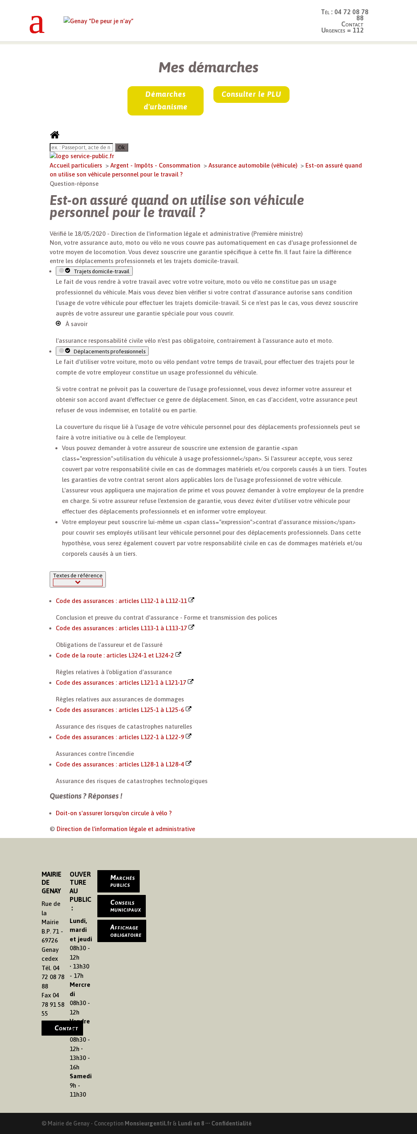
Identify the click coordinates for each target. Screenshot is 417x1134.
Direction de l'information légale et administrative (126, 828)
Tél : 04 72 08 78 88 (345, 15)
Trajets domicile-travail (100, 271)
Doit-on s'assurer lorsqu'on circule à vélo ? (114, 813)
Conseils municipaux (125, 906)
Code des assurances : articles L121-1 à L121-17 (122, 682)
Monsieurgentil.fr (149, 1123)
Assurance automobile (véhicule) (253, 165)
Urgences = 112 (342, 30)
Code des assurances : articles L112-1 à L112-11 (122, 600)
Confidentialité (231, 1123)
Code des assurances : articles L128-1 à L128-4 (121, 764)
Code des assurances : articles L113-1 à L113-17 (122, 628)
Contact (66, 1028)
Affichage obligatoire (126, 930)
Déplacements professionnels (108, 351)
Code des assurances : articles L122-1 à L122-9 (121, 737)
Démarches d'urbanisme (166, 100)
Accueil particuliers (77, 165)
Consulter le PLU (251, 94)
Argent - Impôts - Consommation (156, 165)
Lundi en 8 (191, 1123)
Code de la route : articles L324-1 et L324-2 (116, 655)
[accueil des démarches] (55, 137)
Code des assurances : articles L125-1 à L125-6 (121, 709)
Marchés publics (122, 881)
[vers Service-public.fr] (82, 155)
